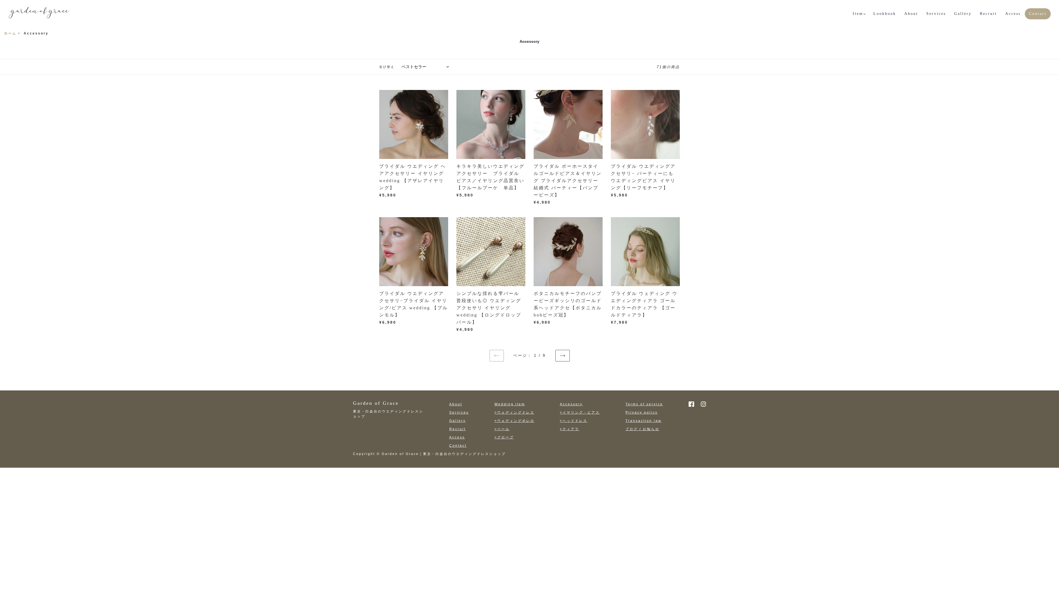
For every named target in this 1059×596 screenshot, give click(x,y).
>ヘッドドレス (573, 421)
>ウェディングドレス (514, 412)
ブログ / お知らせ (642, 429)
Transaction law (643, 421)
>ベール (502, 429)
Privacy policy (641, 412)
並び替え (387, 66)
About (455, 404)
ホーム (10, 33)
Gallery (457, 421)
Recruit (457, 429)
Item (858, 14)
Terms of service (644, 404)
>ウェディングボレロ (514, 421)
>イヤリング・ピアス (580, 412)
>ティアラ (569, 429)
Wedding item (509, 404)
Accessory (571, 404)
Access (457, 437)
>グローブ (504, 437)
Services (459, 412)
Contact (458, 446)
